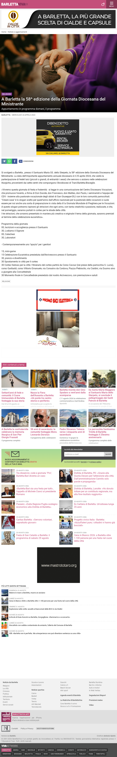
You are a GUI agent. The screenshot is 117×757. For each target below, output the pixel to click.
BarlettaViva (16, 4)
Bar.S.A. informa (95, 685)
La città (6, 688)
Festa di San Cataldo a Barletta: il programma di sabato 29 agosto (33, 536)
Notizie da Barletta (10, 682)
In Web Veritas (94, 690)
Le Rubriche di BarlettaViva (71, 700)
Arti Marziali (36, 704)
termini (84, 462)
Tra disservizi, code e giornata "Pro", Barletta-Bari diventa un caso (34, 474)
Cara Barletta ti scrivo (68, 704)
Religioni (6, 686)
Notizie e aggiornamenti (17, 32)
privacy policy (95, 462)
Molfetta (29, 754)
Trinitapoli (100, 754)
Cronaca (6, 691)
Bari (23, 750)
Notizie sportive (38, 690)
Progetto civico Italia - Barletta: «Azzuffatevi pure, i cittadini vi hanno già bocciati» (94, 522)
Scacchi (63, 682)
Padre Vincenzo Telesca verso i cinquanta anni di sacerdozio (72, 432)
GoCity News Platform (45, 728)
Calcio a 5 (64, 685)
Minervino (7, 754)
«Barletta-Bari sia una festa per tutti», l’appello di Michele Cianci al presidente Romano (36, 491)
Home (3, 32)
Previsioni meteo (96, 700)
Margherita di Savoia (98, 750)
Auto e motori (94, 688)
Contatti (15, 728)
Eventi (5, 702)
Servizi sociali (8, 705)
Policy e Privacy (27, 728)
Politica (6, 694)
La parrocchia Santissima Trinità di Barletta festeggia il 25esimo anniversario (102, 433)
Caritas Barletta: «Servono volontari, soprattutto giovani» (34, 521)
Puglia (38, 754)
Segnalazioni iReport (97, 695)
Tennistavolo (36, 707)
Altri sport (64, 690)
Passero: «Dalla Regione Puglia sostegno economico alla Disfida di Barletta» (37, 505)
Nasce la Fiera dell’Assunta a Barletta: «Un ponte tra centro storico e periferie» (42, 396)
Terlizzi (82, 754)
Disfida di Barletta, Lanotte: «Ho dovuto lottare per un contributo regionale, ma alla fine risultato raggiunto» (93, 491)
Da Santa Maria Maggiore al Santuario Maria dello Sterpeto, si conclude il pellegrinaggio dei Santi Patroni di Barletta (102, 395)
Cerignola (61, 750)
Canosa (51, 750)
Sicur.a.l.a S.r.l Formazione (70, 706)
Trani (90, 754)
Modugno (18, 754)
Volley (34, 699)
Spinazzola (71, 754)
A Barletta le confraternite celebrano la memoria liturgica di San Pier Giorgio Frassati (15, 433)
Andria (16, 750)
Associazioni (36, 685)
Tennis (34, 701)
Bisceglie (31, 750)
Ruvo (46, 754)
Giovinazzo (81, 750)
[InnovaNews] (5, 731)
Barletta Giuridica (95, 682)
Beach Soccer (65, 688)
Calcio (34, 693)
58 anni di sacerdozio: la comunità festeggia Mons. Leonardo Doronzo (44, 432)
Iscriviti (108, 454)
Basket (34, 696)
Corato (71, 750)
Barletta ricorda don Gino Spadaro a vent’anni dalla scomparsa (73, 392)
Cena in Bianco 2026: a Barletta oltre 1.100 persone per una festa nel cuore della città (93, 538)
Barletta (6, 750)
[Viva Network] (9, 746)
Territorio (6, 699)
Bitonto (41, 750)
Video (91, 705)
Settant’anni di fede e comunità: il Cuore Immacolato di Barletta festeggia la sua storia (13, 396)
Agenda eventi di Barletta (70, 695)
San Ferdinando (57, 754)
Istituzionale (7, 697)
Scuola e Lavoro (38, 682)
